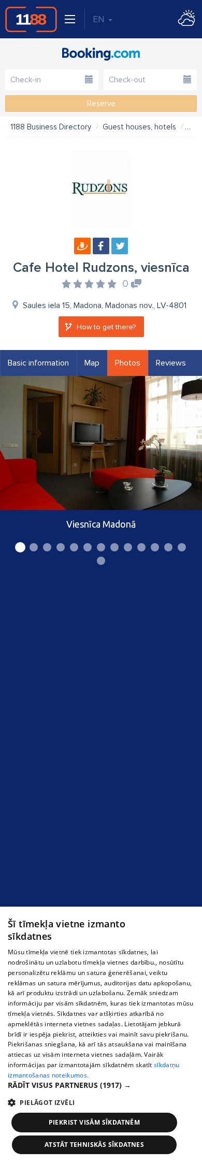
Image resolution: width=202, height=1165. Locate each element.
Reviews (171, 363)
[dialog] (101, 1036)
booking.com (101, 53)
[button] (101, 1085)
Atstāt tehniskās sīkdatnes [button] (94, 1144)
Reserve (101, 103)
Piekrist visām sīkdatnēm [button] (94, 1122)
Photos (127, 363)
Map (91, 363)
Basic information (38, 363)
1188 (31, 19)
